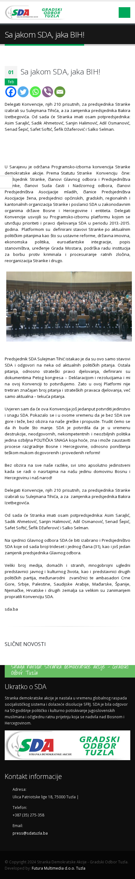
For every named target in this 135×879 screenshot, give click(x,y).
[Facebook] (10, 91)
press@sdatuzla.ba (30, 833)
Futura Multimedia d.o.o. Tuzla (58, 868)
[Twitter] (23, 91)
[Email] (59, 91)
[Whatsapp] (35, 91)
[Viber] (47, 91)
